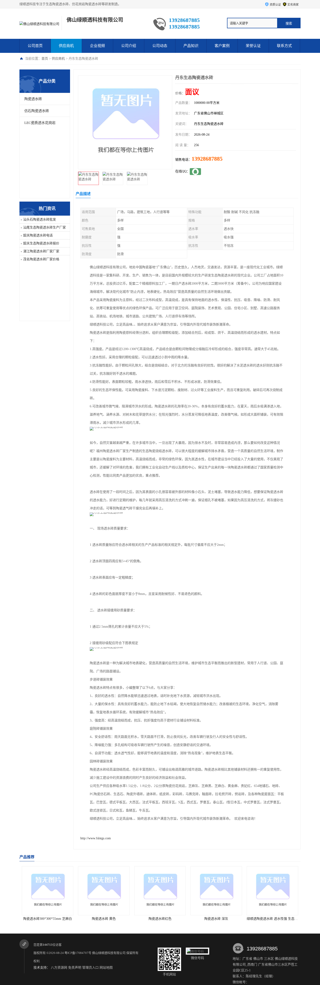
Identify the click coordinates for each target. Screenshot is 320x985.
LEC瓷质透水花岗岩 (40, 123)
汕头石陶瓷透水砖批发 (39, 219)
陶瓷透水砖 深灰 (216, 918)
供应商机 (66, 46)
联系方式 (284, 46)
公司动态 (159, 46)
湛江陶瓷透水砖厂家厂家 (41, 251)
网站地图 (106, 967)
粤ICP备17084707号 (77, 953)
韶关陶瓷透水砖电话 (38, 235)
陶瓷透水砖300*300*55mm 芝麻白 (47, 918)
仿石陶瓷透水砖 (36, 111)
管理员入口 (90, 967)
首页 (44, 58)
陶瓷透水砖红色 (160, 918)
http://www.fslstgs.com (95, 838)
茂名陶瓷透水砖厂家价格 (41, 259)
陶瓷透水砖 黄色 (104, 918)
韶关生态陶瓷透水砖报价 (41, 243)
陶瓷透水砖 (33, 99)
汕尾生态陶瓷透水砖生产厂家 (44, 227)
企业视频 (97, 46)
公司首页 (35, 46)
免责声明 (74, 967)
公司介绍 (128, 46)
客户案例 (222, 46)
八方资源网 (59, 967)
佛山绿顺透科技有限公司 (109, 953)
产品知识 (190, 46)
